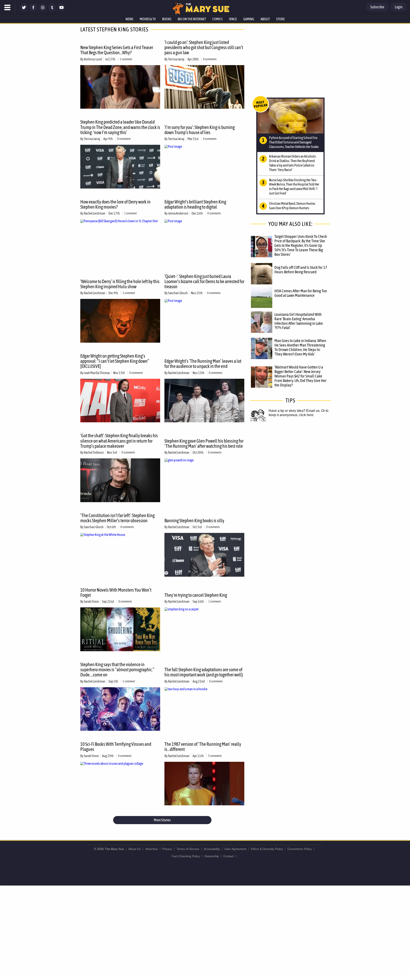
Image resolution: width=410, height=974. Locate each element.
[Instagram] (43, 10)
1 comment (126, 59)
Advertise (151, 849)
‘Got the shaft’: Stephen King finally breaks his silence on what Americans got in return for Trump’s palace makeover (119, 441)
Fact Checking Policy (186, 856)
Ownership (211, 856)
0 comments (210, 59)
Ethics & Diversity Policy (267, 849)
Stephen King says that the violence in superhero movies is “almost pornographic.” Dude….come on (117, 669)
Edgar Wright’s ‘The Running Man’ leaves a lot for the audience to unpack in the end (202, 363)
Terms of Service (188, 849)
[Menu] (7, 7)
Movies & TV (148, 19)
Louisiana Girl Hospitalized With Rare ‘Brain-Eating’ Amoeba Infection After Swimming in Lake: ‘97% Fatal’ (298, 321)
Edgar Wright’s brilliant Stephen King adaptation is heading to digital (195, 204)
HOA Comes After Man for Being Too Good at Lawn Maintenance (300, 293)
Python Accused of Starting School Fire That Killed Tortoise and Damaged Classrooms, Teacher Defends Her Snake (294, 142)
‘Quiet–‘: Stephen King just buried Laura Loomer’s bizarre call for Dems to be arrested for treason (204, 281)
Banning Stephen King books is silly (194, 520)
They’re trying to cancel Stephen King (195, 595)
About (265, 19)
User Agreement (235, 849)
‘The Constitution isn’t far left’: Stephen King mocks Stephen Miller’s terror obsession (117, 518)
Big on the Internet (192, 19)
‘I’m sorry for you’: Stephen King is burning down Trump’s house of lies (199, 129)
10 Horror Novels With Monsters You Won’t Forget (115, 592)
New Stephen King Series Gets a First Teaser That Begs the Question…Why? (116, 50)
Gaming (248, 19)
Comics (217, 19)
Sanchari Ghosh (178, 293)
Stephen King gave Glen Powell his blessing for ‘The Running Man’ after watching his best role (203, 443)
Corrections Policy (299, 849)
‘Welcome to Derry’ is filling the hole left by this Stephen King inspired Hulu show (120, 284)
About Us (134, 849)
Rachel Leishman (94, 213)
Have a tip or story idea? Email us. (294, 410)
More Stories (162, 820)
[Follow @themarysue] (24, 10)
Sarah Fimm (91, 601)
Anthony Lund (93, 59)
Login (399, 7)
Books (166, 19)
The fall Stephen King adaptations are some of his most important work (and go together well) (203, 672)
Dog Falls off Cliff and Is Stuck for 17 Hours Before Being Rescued (300, 269)
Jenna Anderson (178, 213)
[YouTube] (61, 10)
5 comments (215, 755)
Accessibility (212, 849)
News (129, 19)
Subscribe (377, 7)
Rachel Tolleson (94, 452)
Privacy (167, 849)
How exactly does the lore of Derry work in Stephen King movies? (115, 204)
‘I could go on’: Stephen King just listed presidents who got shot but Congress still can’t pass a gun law (203, 47)
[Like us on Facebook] (33, 10)
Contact (228, 856)
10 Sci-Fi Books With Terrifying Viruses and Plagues (115, 746)
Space (233, 19)
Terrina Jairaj (176, 59)
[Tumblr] (52, 10)
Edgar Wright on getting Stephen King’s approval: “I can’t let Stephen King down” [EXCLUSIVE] (114, 361)
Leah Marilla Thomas (97, 373)
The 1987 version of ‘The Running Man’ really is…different (202, 746)
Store (280, 19)
